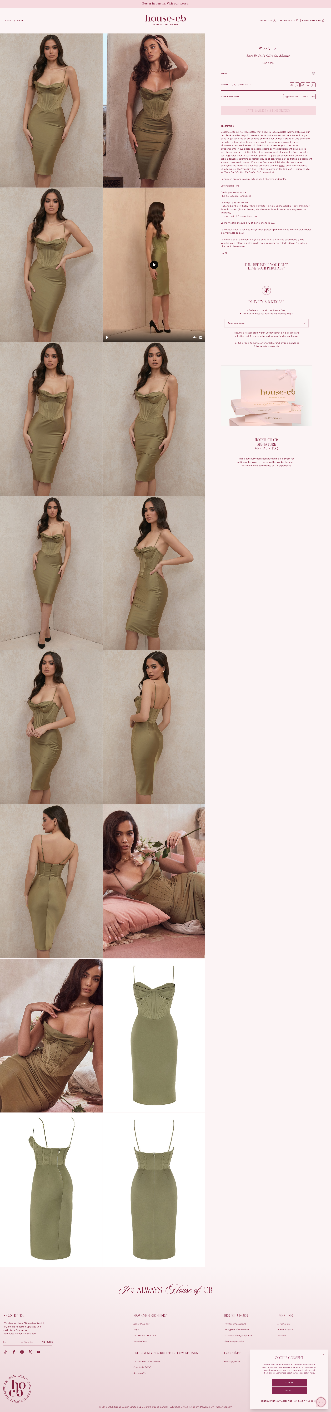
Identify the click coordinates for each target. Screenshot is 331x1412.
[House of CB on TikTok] (5, 1352)
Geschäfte (233, 1353)
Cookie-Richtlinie (142, 1367)
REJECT (289, 1390)
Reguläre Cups (291, 97)
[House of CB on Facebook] (14, 1352)
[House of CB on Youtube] (39, 1352)
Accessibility (139, 1373)
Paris (281, 165)
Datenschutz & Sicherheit (146, 1361)
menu (8, 20)
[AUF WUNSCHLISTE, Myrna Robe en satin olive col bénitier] (275, 49)
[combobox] (266, 323)
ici (250, 196)
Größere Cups (308, 97)
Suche (20, 20)
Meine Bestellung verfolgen (238, 1336)
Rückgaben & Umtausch (236, 1330)
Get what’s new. (185, 3)
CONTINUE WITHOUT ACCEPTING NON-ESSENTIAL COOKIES (289, 1401)
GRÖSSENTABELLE (241, 85)
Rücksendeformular (234, 1341)
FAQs (136, 1330)
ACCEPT (289, 1383)
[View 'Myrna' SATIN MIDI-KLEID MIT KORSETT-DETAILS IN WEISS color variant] (313, 73)
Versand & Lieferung (235, 1324)
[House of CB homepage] (17, 1389)
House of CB (284, 1324)
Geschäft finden (232, 1361)
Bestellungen (236, 1316)
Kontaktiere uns (141, 1324)
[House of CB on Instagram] (22, 1352)
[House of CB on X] (30, 1352)
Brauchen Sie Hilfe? (150, 1316)
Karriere (282, 1336)
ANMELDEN (47, 1342)
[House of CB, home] (165, 20)
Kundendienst (140, 1341)
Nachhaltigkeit (285, 1330)
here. (312, 1373)
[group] (268, 63)
